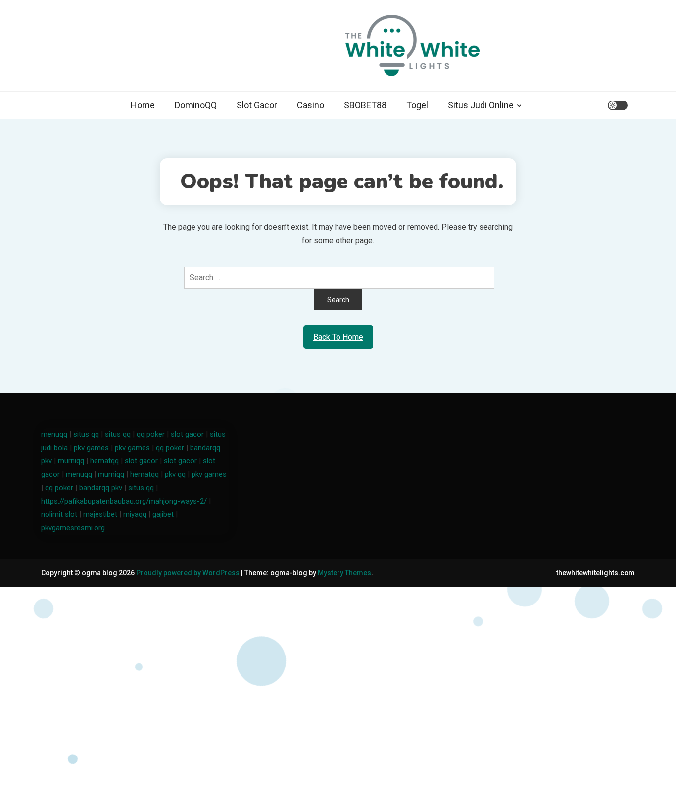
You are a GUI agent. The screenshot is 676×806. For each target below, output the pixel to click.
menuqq (54, 434)
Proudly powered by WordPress (188, 573)
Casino (310, 105)
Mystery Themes (344, 573)
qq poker (151, 434)
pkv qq (175, 474)
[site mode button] (618, 105)
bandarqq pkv (100, 487)
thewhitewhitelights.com (595, 573)
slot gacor (187, 434)
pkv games (91, 447)
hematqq (104, 460)
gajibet (163, 514)
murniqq (71, 460)
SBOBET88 (365, 105)
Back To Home (338, 337)
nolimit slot (59, 514)
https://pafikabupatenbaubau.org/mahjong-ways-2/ (124, 501)
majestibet (100, 514)
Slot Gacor (257, 105)
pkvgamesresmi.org (73, 527)
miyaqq (134, 514)
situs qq (86, 434)
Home (143, 105)
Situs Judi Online (481, 105)
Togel (417, 105)
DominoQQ (196, 105)
